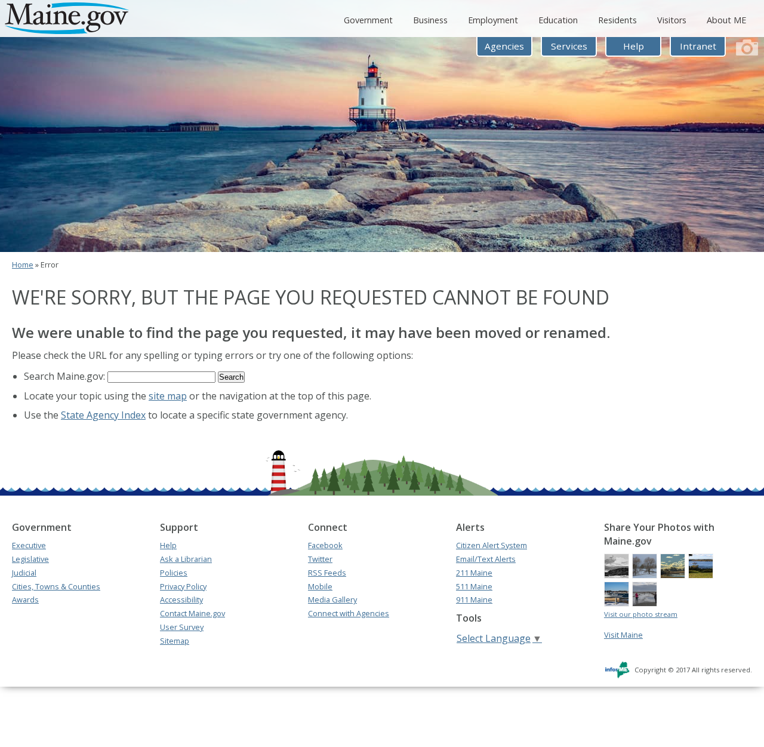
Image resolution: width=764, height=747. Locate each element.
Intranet (698, 46)
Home (22, 264)
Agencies (504, 46)
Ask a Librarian (186, 559)
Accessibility (181, 599)
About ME (726, 20)
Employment (493, 20)
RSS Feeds (327, 572)
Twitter (320, 559)
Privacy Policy (183, 586)
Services (569, 46)
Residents (617, 20)
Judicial (24, 572)
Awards (25, 599)
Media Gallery (332, 599)
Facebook (325, 545)
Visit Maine (623, 634)
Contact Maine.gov (192, 613)
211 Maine (474, 572)
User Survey (182, 627)
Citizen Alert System (491, 545)
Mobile (320, 586)
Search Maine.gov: (65, 376)
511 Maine (474, 586)
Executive (29, 545)
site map (168, 395)
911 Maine (474, 599)
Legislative (30, 559)
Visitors (671, 20)
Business (430, 20)
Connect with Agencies (348, 613)
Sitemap (174, 640)
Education (558, 20)
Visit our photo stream (640, 614)
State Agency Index (103, 415)
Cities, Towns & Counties (56, 586)
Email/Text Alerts (486, 559)
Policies (173, 572)
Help (633, 46)
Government (368, 20)
